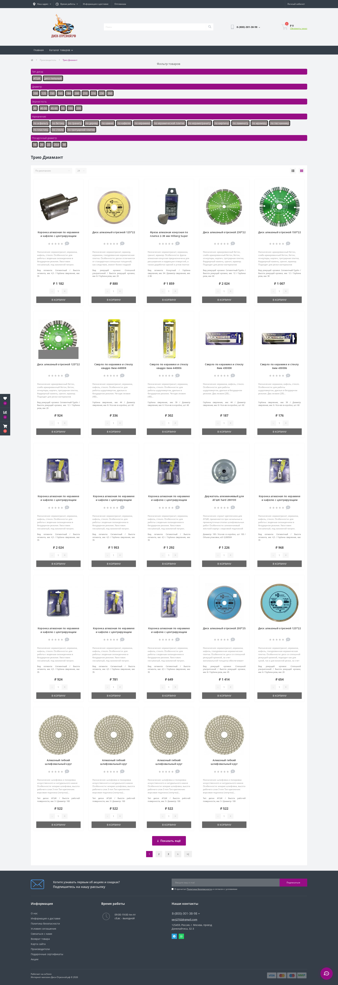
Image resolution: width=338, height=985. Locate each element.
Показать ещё (170, 841)
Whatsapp (181, 936)
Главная (39, 50)
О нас (34, 913)
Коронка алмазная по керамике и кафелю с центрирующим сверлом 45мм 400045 (169, 500)
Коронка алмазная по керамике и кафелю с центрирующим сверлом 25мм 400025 (113, 632)
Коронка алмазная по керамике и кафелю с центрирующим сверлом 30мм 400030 (58, 632)
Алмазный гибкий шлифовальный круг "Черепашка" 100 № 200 (58, 763)
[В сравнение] (77, 189)
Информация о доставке (95, 3)
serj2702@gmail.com (184, 919)
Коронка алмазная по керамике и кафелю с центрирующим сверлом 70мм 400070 (58, 500)
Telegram (174, 936)
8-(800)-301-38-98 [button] (184, 913)
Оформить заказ (298, 28)
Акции (34, 959)
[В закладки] (77, 184)
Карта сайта (38, 944)
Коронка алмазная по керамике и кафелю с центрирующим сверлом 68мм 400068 (113, 500)
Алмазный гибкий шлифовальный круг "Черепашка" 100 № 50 (169, 763)
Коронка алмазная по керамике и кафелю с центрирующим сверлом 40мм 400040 (58, 236)
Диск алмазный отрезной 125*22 (113, 232)
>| (188, 854)
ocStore (48, 974)
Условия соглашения (43, 928)
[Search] (209, 26)
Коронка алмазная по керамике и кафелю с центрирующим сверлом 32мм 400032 (279, 500)
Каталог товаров (59, 50)
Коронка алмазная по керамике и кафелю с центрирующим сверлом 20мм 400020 (169, 632)
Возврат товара (40, 939)
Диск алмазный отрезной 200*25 (224, 628)
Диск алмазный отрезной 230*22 (224, 232)
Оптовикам (120, 3)
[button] (5, 428)
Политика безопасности (199, 889)
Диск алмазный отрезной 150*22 (279, 232)
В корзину (58, 299)
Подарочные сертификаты (47, 954)
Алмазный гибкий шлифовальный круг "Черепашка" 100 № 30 (224, 763)
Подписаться (293, 882)
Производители (40, 949)
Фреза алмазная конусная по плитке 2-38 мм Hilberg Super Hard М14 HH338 (169, 236)
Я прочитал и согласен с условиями (205, 889)
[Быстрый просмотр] (78, 195)
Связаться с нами (41, 933)
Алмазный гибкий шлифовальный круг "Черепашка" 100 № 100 (113, 763)
